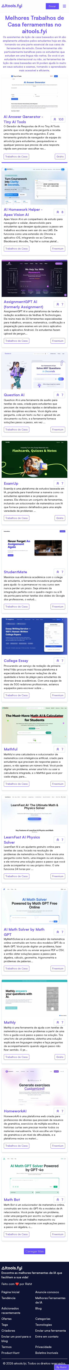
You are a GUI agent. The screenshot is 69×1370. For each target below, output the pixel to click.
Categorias (42, 1319)
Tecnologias (43, 1324)
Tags (4, 1324)
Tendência (8, 1298)
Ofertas (6, 1319)
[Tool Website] (34, 93)
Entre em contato (47, 1336)
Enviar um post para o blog (16, 1339)
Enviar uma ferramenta (50, 1330)
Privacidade (43, 1347)
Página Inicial (10, 1292)
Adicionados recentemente (10, 1310)
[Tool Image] (34, 186)
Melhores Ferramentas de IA (50, 1300)
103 (61, 119)
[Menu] (64, 6)
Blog (38, 1308)
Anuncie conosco (47, 1292)
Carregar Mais (34, 1251)
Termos (6, 1347)
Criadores (8, 1330)
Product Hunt (10, 1353)
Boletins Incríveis (46, 1353)
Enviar (52, 6)
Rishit (28, 1284)
